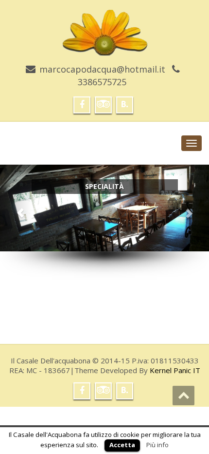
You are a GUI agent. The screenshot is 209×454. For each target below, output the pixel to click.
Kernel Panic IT (175, 370)
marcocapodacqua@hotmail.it (102, 69)
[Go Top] (183, 395)
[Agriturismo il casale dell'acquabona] (105, 28)
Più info (157, 444)
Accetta (122, 444)
